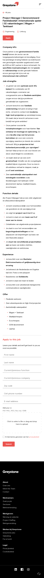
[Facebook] (22, 569)
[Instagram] (28, 569)
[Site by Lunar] (39, 574)
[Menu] (40, 4)
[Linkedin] (15, 569)
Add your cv (7, 408)
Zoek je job (7, 501)
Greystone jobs (9, 533)
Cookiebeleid (8, 552)
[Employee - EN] (11, 4)
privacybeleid (34, 437)
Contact (6, 492)
